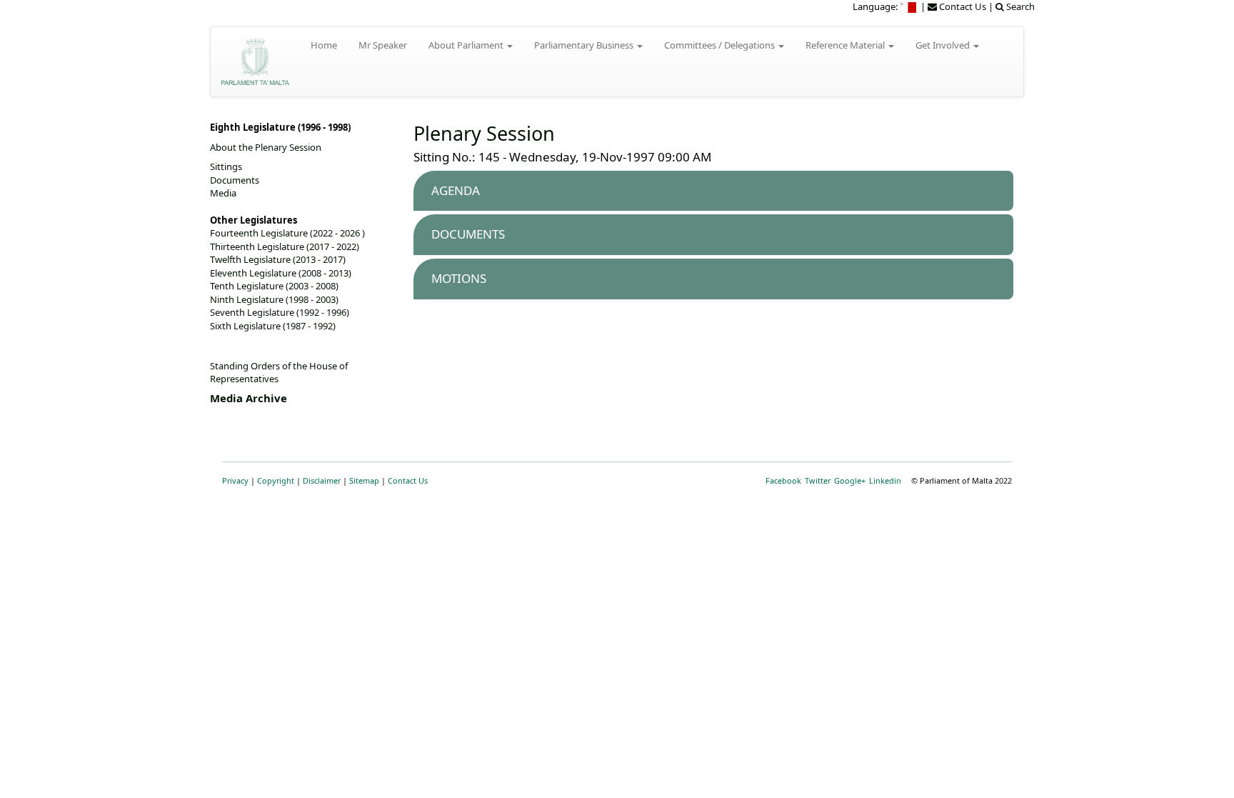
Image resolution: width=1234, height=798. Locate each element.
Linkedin (885, 480)
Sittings (226, 166)
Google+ (850, 480)
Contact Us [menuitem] (961, 6)
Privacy (235, 480)
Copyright (275, 480)
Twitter (818, 480)
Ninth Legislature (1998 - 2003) (274, 299)
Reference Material (846, 45)
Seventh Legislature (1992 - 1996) (279, 312)
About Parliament (467, 45)
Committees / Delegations (720, 45)
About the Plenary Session (265, 147)
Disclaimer (322, 480)
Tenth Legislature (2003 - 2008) (274, 285)
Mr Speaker (382, 45)
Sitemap (364, 480)
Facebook (783, 480)
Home (324, 45)
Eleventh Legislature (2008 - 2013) (280, 272)
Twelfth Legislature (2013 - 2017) (278, 259)
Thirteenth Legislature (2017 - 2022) (284, 246)
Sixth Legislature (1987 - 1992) (273, 325)
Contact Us (408, 480)
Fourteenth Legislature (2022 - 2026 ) (287, 232)
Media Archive (248, 398)
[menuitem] (909, 6)
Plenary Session (484, 133)
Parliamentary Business (585, 45)
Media (223, 192)
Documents (234, 180)
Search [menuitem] (1019, 6)
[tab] (713, 191)
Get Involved (944, 45)
